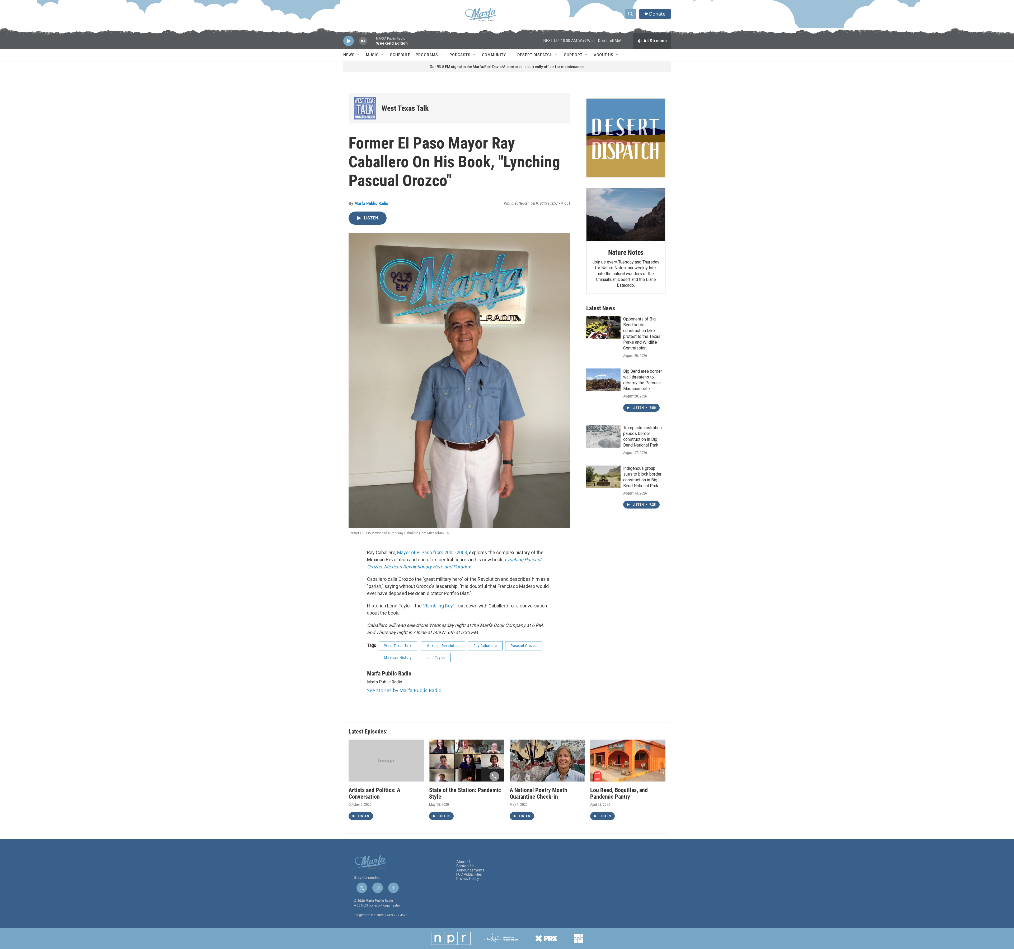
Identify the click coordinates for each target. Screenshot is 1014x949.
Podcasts (460, 55)
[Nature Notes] (625, 214)
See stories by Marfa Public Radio (404, 690)
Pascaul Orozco (524, 646)
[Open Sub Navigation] (358, 55)
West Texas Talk (405, 108)
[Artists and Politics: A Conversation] (386, 761)
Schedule (400, 55)
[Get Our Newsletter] (625, 138)
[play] (348, 41)
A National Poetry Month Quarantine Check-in (538, 793)
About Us (603, 55)
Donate (657, 14)
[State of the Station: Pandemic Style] (466, 761)
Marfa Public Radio (371, 203)
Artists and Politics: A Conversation (374, 793)
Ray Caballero (485, 646)
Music (372, 55)
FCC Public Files (469, 874)
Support (573, 55)
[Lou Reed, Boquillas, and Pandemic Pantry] (627, 761)
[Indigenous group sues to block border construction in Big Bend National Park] (603, 477)
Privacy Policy (467, 879)
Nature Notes (626, 252)
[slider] (371, 43)
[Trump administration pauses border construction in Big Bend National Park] (603, 436)
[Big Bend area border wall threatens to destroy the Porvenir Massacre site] (603, 379)
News (349, 55)
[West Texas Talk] (365, 108)
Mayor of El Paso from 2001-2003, (432, 552)
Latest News (600, 308)
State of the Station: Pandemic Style (465, 793)
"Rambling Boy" (438, 605)
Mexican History (398, 657)
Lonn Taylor (435, 657)
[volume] (363, 41)
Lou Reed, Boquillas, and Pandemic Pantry (619, 793)
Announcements (470, 870)
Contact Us (465, 866)
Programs (427, 55)
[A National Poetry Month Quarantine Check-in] (547, 761)
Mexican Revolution (443, 646)
